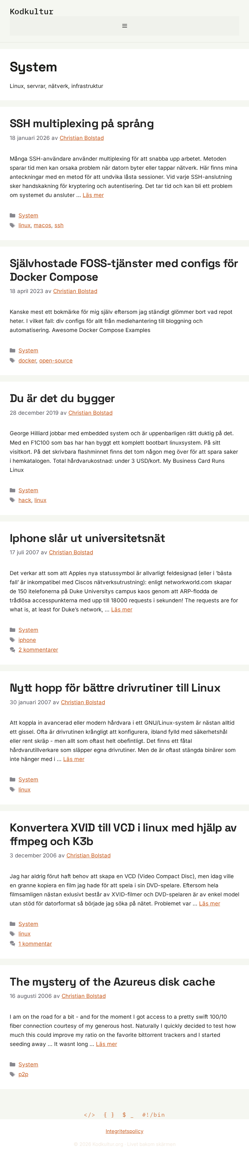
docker (27, 360)
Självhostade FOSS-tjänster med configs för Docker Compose (124, 270)
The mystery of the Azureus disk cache (112, 982)
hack (24, 500)
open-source (56, 360)
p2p (23, 1074)
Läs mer (93, 195)
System (28, 215)
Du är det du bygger (62, 398)
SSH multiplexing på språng (82, 123)
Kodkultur (31, 11)
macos (42, 225)
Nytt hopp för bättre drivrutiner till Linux (115, 688)
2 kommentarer (38, 649)
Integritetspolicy (124, 1131)
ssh (59, 225)
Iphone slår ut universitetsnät (87, 538)
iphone (27, 640)
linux (24, 225)
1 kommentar (35, 943)
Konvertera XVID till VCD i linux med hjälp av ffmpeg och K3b (123, 834)
